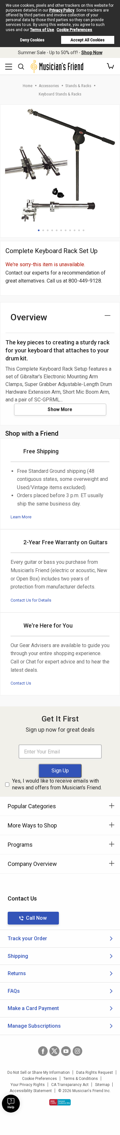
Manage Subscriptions (34, 1026)
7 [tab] (65, 230)
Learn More (21, 516)
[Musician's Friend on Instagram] (77, 1051)
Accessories (49, 85)
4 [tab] (52, 230)
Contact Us (21, 683)
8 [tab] (70, 230)
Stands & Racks (78, 85)
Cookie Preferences (74, 30)
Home (27, 85)
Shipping (18, 956)
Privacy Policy (61, 10)
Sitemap (102, 1084)
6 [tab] (61, 230)
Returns (17, 973)
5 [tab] (56, 230)
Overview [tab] (29, 317)
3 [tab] (47, 230)
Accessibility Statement (31, 1091)
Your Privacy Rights (28, 1084)
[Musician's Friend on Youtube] (66, 1051)
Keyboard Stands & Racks (60, 94)
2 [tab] (43, 230)
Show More (60, 409)
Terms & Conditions (80, 1078)
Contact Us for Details (31, 600)
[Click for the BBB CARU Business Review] (60, 1102)
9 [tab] (74, 230)
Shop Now (91, 52)
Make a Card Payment (33, 1008)
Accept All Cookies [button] (87, 40)
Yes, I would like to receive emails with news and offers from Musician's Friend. (57, 784)
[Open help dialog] (11, 1104)
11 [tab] (83, 230)
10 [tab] (79, 230)
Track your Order (27, 938)
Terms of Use (42, 30)
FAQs (14, 991)
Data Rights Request (94, 1072)
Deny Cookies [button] (32, 40)
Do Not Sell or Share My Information (38, 1072)
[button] (110, 66)
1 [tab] (39, 230)
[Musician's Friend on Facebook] (43, 1051)
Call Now (36, 918)
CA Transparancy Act (70, 1084)
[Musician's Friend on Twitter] (54, 1051)
